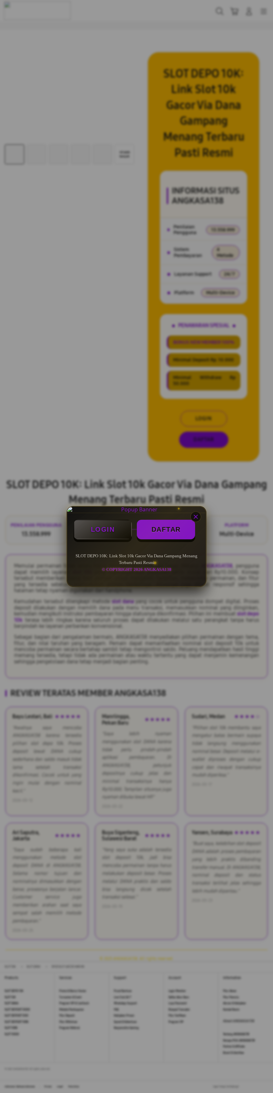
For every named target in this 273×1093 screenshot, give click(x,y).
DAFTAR (166, 529)
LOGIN (103, 529)
